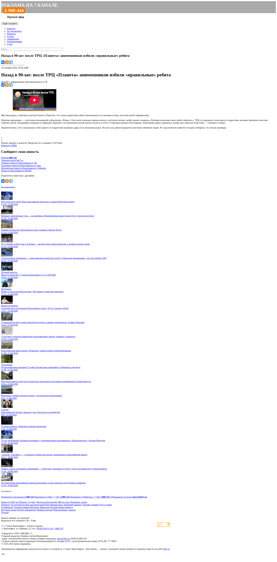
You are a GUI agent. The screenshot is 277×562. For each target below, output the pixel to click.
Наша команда (66, 507)
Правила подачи (45, 510)
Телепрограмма (14, 41)
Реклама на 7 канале (29, 5)
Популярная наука (54, 505)
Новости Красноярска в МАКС (16, 171)
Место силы (64, 502)
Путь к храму (105, 505)
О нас (10, 44)
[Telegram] (11, 62)
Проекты (11, 34)
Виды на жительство (47, 502)
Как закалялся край (35, 505)
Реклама (54, 507)
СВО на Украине (18, 502)
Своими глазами (90, 505)
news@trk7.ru (16, 160)
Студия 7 (32, 502)
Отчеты (5, 512)
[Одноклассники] (7, 62)
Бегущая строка (8, 510)
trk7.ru (166, 549)
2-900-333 (58, 528)
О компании (7, 507)
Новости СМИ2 (9, 145)
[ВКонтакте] (3, 62)
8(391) (9, 158)
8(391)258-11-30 (45, 528)
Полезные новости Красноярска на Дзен (21, 165)
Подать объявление (26, 510)
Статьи (10, 36)
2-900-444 (14, 10)
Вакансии (44, 507)
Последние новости (8, 187)
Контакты (34, 507)
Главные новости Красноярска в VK (19, 163)
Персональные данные (64, 510)
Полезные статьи (78, 502)
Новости (11, 28)
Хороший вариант (73, 505)
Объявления (13, 39)
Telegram (5, 160)
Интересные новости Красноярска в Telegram (23, 168)
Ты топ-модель (14, 31)
